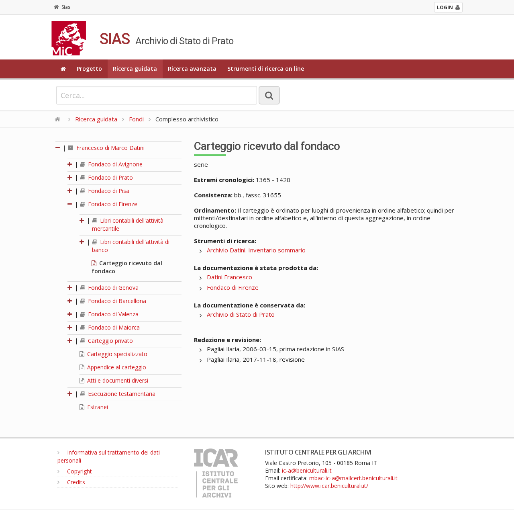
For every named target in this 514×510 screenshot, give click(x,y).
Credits (75, 482)
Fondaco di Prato (109, 177)
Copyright (78, 471)
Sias (65, 7)
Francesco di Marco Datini (110, 148)
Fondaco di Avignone (114, 164)
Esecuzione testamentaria (120, 393)
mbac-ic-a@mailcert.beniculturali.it (353, 478)
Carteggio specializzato (116, 354)
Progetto (89, 68)
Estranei (97, 407)
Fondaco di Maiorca (113, 327)
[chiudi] (70, 204)
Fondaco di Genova (112, 287)
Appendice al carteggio (116, 367)
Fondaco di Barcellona (116, 301)
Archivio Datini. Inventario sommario (256, 250)
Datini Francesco (229, 277)
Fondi (136, 119)
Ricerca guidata (135, 68)
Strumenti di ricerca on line (265, 68)
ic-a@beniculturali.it (307, 470)
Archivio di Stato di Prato (241, 314)
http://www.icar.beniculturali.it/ (329, 486)
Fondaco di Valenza (112, 314)
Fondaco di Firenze (111, 204)
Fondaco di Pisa (107, 191)
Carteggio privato (109, 340)
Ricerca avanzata (192, 68)
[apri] (70, 164)
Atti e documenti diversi (117, 380)
